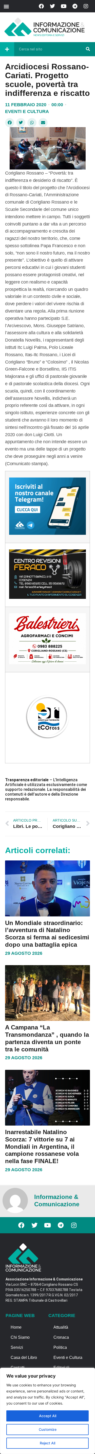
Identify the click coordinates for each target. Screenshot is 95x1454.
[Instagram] (86, 6)
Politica (60, 1347)
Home (16, 1327)
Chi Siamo (20, 1337)
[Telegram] (75, 6)
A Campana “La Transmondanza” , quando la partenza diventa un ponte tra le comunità (47, 1038)
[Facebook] (41, 6)
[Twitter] (52, 6)
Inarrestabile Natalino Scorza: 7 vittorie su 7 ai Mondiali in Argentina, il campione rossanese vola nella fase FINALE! (42, 1146)
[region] (47, 1411)
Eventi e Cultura (27, 111)
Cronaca (61, 1337)
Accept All (47, 1416)
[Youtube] (64, 6)
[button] (6, 6)
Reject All (47, 1443)
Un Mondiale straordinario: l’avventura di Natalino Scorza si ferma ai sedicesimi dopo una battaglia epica (47, 933)
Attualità (60, 1327)
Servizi (17, 1347)
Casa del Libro (24, 1357)
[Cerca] (88, 49)
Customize (47, 1429)
